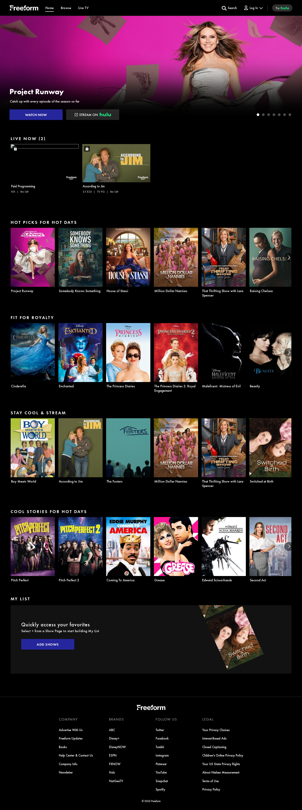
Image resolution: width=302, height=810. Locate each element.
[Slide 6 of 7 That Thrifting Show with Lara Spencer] (284, 114)
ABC (112, 730)
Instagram (162, 755)
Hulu (112, 772)
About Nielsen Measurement (220, 772)
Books (63, 747)
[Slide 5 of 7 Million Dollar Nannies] (279, 114)
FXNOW (114, 764)
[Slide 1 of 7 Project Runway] (258, 114)
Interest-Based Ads (214, 738)
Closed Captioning (214, 747)
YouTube (161, 772)
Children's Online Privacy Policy (222, 755)
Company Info (68, 764)
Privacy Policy (211, 789)
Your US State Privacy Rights (221, 764)
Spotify (160, 789)
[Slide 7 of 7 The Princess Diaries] (289, 114)
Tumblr (160, 747)
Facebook (162, 738)
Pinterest (161, 764)
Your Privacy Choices (215, 730)
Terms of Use (210, 781)
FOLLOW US (166, 719)
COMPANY (68, 719)
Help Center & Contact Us (76, 755)
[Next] (288, 257)
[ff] (24, 8)
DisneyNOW (117, 747)
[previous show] (8, 69)
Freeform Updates (70, 738)
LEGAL (208, 719)
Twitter (160, 730)
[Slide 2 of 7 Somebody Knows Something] (263, 114)
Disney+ (114, 738)
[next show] (294, 69)
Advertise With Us (70, 730)
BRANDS (116, 719)
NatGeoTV (116, 781)
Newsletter (66, 772)
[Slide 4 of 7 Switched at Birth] (274, 114)
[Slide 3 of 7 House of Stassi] (268, 114)
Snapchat (162, 781)
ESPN (113, 755)
